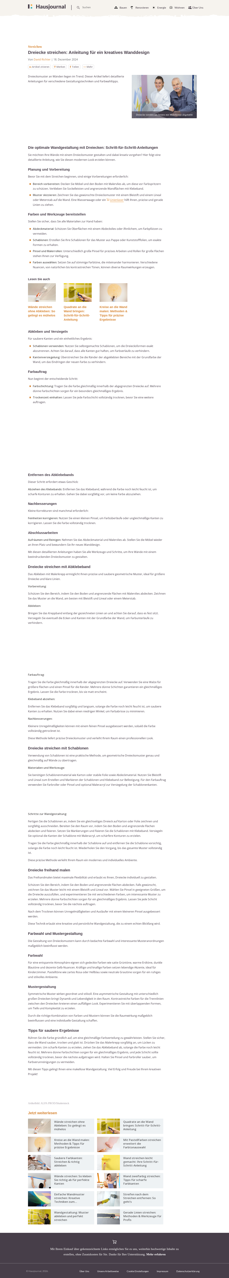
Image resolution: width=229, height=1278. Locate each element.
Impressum (162, 1271)
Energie (161, 7)
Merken (60, 66)
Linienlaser (117, 200)
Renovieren (142, 7)
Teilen (75, 66)
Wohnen (180, 7)
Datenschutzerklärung (187, 1271)
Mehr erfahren (156, 1254)
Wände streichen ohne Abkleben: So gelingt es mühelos (41, 311)
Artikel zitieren (40, 66)
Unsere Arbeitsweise (108, 1271)
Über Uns (197, 7)
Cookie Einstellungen (138, 1271)
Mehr (90, 66)
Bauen (123, 7)
